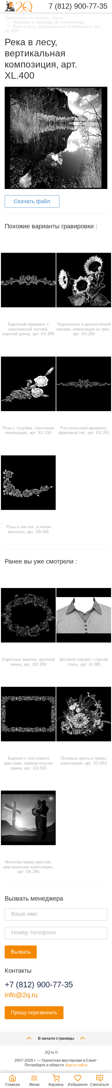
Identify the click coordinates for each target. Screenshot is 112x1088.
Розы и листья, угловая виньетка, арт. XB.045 (28, 529)
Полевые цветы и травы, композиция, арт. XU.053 (84, 761)
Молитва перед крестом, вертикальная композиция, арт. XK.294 (28, 867)
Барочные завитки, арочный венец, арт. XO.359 (28, 662)
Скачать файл (32, 201)
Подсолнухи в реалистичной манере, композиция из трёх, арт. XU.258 (84, 329)
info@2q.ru (21, 995)
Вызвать (20, 951)
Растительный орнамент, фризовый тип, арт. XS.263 (83, 430)
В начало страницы (56, 1038)
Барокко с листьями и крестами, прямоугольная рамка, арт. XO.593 (28, 763)
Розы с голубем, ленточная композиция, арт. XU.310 (28, 430)
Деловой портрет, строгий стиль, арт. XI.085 (83, 662)
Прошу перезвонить (34, 1012)
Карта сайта (76, 1065)
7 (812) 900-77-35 (78, 6)
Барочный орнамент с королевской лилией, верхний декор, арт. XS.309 (28, 329)
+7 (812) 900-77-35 (39, 985)
